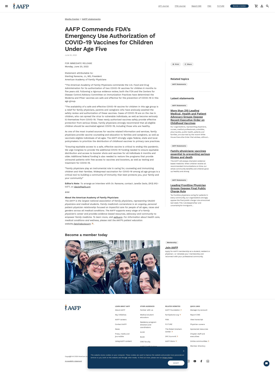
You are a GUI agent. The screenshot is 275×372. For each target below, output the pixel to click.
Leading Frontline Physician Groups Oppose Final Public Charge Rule (188, 188)
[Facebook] (201, 361)
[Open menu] (6, 6)
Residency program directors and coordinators (148, 324)
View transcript (196, 320)
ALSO (142, 332)
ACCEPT (176, 363)
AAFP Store (170, 341)
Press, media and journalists (122, 335)
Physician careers (197, 324)
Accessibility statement (73, 361)
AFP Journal (163, 6)
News (117, 329)
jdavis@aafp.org (82, 186)
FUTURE (220, 6)
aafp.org (118, 217)
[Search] (267, 6)
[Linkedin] (207, 361)
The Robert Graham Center (173, 330)
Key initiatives (120, 315)
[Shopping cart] (256, 6)
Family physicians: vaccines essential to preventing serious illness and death (190, 154)
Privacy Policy (167, 357)
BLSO (142, 337)
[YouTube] (194, 361)
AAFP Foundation (172, 310)
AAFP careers (120, 320)
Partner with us (146, 310)
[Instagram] (188, 361)
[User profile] (261, 6)
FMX (209, 6)
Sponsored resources (199, 329)
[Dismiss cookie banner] (183, 350)
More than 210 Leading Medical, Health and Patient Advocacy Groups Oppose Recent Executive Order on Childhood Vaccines (188, 117)
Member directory (197, 346)
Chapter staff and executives (197, 335)
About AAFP (120, 310)
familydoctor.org (82, 223)
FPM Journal (180, 6)
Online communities (198, 341)
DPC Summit (170, 336)
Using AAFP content (123, 341)
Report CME (196, 6)
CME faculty (145, 342)
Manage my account (198, 310)
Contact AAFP (121, 324)
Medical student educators (147, 316)
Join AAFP (171, 247)
